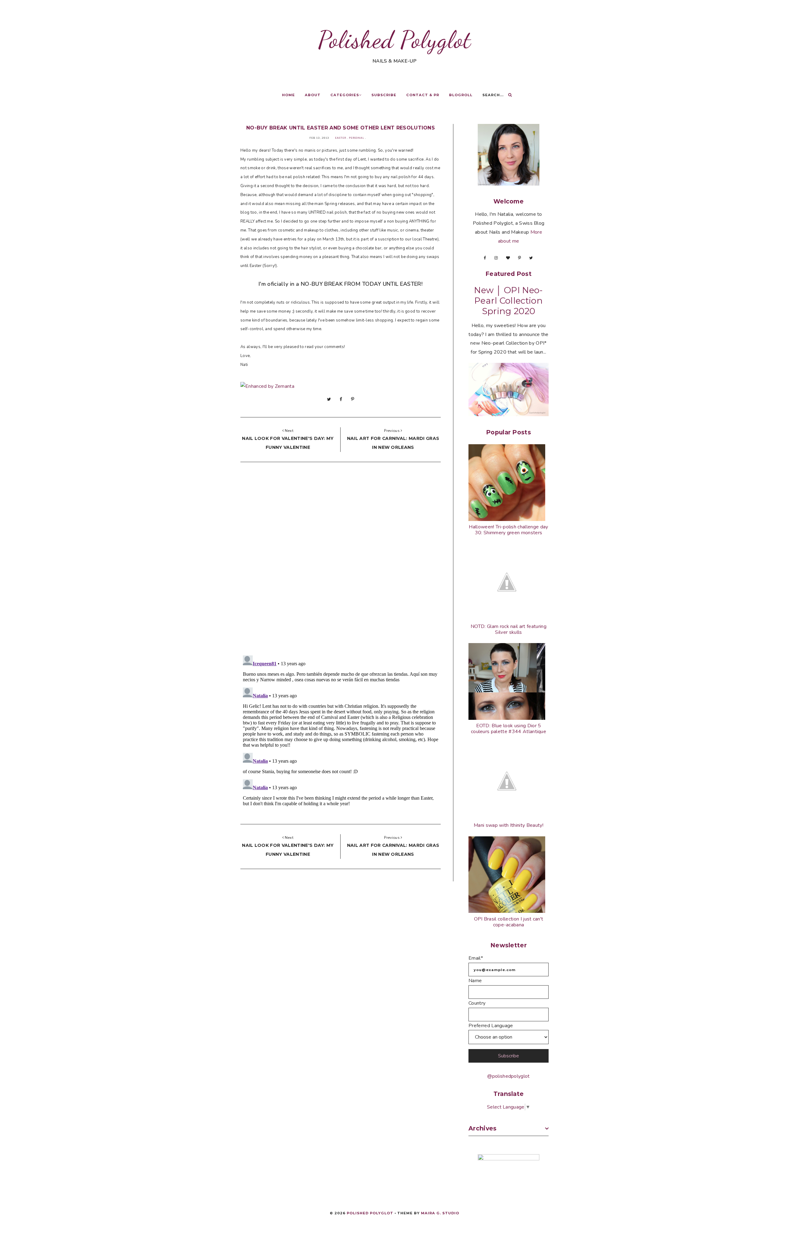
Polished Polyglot (394, 39)
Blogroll (460, 95)
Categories (344, 95)
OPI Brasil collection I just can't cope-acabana (508, 922)
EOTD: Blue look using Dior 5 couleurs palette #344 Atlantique (508, 728)
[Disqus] (340, 560)
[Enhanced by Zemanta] (267, 386)
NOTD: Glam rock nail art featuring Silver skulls (508, 629)
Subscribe (383, 95)
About (313, 95)
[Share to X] (329, 399)
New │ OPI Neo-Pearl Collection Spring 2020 (508, 300)
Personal (356, 138)
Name (475, 980)
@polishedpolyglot (508, 1076)
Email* (475, 958)
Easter (340, 138)
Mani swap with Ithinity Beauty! (508, 825)
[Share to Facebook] (341, 399)
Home (288, 95)
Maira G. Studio (440, 1213)
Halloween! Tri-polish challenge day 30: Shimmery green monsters (508, 529)
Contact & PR (422, 95)
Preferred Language (490, 1025)
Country (476, 1003)
